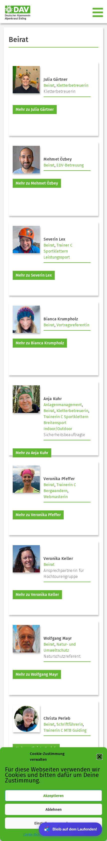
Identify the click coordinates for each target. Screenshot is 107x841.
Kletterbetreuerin (72, 85)
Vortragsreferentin (72, 325)
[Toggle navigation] (98, 13)
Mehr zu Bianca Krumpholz (40, 343)
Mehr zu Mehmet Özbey (37, 183)
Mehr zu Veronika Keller (37, 594)
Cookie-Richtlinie (35, 834)
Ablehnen (54, 809)
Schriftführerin (69, 724)
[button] (99, 756)
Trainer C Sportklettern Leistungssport (58, 251)
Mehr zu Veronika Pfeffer (38, 514)
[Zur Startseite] (15, 12)
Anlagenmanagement (63, 404)
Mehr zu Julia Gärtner (35, 109)
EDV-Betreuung (70, 165)
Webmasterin (56, 496)
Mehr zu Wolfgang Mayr (37, 674)
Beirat (49, 85)
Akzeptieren (53, 795)
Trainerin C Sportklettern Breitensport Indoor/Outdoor (66, 422)
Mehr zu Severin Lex (34, 275)
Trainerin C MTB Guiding (65, 730)
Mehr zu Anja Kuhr (32, 452)
